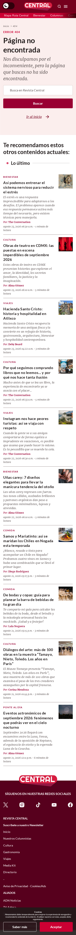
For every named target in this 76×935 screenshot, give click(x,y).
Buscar (38, 103)
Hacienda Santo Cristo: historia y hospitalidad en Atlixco (24, 313)
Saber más (19, 927)
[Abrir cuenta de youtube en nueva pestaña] (54, 804)
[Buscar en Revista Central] (59, 6)
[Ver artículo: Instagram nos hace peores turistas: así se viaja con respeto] (66, 417)
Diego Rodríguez (18, 571)
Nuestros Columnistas (17, 838)
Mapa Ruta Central (16, 15)
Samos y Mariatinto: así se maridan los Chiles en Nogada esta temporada (28, 541)
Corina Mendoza (18, 689)
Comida (9, 530)
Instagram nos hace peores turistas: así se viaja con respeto (26, 423)
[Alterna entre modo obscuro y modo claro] (8, 5)
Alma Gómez (16, 285)
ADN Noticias (12, 900)
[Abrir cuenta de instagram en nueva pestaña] (21, 804)
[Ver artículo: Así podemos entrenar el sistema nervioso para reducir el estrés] (66, 181)
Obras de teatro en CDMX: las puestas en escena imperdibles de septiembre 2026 (28, 252)
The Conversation (19, 222)
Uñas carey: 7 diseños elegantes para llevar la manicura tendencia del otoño (28, 482)
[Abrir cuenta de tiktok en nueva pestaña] (38, 804)
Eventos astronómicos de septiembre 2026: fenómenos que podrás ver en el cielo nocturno (28, 720)
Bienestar (39, 15)
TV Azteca (9, 907)
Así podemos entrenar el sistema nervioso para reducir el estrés (28, 187)
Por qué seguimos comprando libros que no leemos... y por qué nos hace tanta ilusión (28, 372)
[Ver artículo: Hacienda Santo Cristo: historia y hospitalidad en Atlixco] (66, 308)
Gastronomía (11, 852)
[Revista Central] (38, 6)
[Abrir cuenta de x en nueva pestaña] (5, 804)
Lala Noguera (16, 626)
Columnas (56, 15)
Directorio (10, 872)
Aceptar (56, 927)
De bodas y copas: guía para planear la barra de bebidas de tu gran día (28, 599)
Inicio (6, 26)
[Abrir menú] (65, 6)
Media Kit (9, 865)
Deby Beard (15, 344)
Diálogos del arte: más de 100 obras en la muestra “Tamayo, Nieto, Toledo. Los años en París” (28, 656)
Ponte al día (12, 707)
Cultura (9, 239)
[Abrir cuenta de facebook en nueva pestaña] (70, 804)
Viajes (8, 303)
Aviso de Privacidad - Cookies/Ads (24, 886)
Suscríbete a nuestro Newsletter (23, 825)
